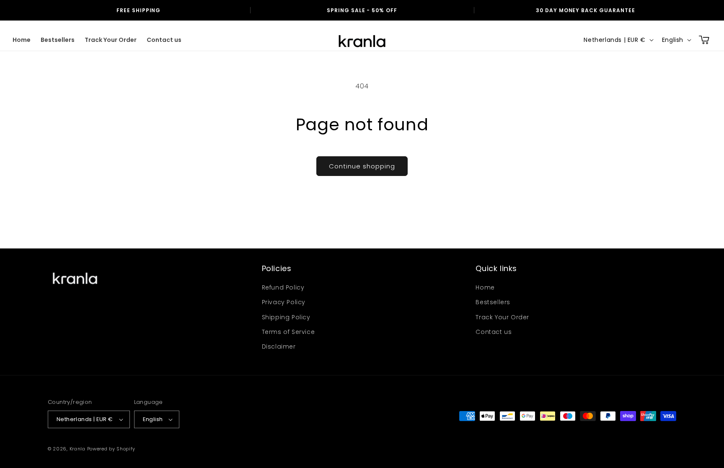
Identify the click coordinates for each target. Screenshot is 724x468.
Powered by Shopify (111, 448)
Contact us (494, 332)
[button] (704, 40)
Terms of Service (288, 332)
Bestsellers (493, 302)
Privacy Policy (283, 302)
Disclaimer (279, 346)
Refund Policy (283, 287)
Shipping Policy (286, 317)
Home (485, 287)
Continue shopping (362, 166)
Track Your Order (502, 317)
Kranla (77, 448)
